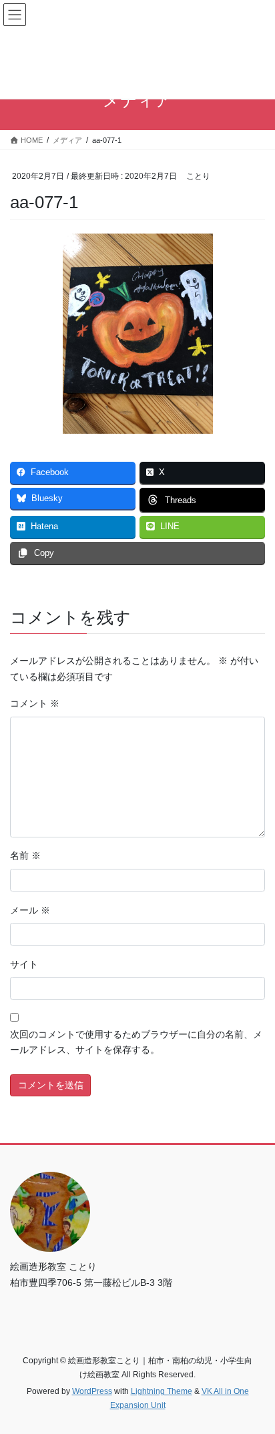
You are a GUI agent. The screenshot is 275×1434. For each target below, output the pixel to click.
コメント (34, 703)
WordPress (92, 1391)
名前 (25, 855)
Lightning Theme (161, 1391)
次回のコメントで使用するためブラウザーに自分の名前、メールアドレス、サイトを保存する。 (136, 1042)
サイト (24, 964)
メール (30, 910)
